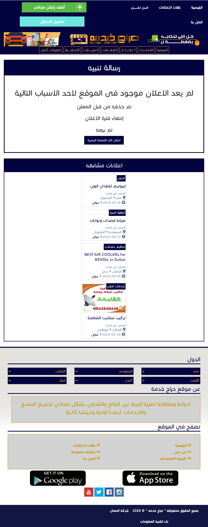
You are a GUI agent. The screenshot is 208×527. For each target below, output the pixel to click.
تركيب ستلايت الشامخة (107, 317)
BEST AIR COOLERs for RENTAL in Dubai (105, 257)
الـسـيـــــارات (90, 50)
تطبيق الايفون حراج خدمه (150, 478)
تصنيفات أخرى (50, 50)
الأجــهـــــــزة (72, 50)
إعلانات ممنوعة (83, 452)
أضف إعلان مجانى (49, 7)
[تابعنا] (119, 492)
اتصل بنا (196, 22)
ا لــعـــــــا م (128, 50)
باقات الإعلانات (170, 7)
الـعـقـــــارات (109, 50)
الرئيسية (196, 7)
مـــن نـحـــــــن (139, 7)
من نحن (180, 452)
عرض (95, 203)
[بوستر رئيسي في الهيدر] (104, 39)
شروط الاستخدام (173, 458)
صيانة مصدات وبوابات (108, 220)
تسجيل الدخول (52, 21)
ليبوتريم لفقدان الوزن (108, 186)
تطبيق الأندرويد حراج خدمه (58, 478)
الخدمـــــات (146, 50)
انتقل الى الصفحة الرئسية (104, 140)
